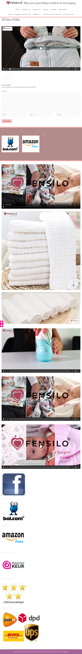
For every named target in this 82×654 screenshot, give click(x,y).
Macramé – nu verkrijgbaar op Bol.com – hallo (19, 14)
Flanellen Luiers (37, 9)
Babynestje (46, 9)
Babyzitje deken (63, 9)
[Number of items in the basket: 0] (44, 134)
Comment (4, 91)
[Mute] (76, 69)
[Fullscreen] (78, 69)
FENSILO (17, 9)
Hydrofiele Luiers (26, 9)
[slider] (40, 467)
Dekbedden (53, 9)
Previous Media (6, 78)
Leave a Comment (6, 23)
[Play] (3, 69)
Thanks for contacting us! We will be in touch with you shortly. (58, 14)
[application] (41, 48)
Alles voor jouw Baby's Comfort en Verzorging (50, 3)
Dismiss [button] (66, 651)
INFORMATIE (36, 14)
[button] (41, 48)
